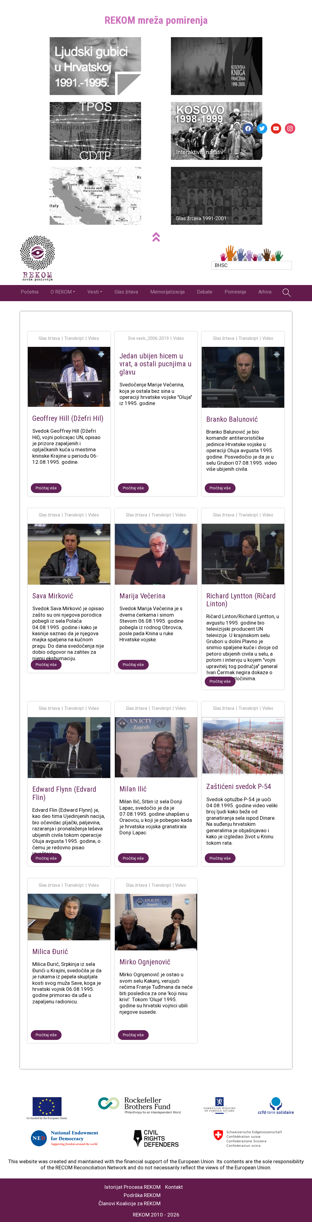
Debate (204, 292)
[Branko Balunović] (243, 378)
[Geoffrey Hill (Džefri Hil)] (69, 378)
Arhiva (264, 292)
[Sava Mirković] (69, 555)
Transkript (74, 338)
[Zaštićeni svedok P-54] (243, 747)
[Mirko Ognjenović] (156, 923)
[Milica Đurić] (69, 918)
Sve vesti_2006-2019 (148, 338)
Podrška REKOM (142, 1195)
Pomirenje (235, 292)
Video (93, 338)
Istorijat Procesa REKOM (132, 1187)
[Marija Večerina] (156, 555)
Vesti (93, 292)
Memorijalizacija (167, 292)
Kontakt (174, 1187)
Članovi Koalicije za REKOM (129, 1203)
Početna (29, 292)
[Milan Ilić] (156, 748)
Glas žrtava (126, 292)
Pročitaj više (46, 488)
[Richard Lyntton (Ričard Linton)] (243, 555)
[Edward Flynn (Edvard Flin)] (69, 748)
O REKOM (61, 292)
